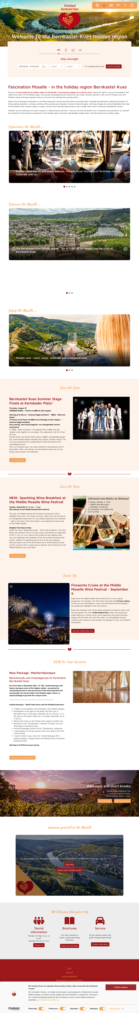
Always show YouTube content (70, 870)
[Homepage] (104, 5)
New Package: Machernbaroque (32, 673)
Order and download (69, 946)
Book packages (105, 801)
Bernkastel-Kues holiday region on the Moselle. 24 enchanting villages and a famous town (55, 92)
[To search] (125, 5)
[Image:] (101, 418)
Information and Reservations (22, 758)
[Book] (118, 5)
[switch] (63, 1008)
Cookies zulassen (121, 987)
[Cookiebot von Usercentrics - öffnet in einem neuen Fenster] (14, 1008)
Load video (69, 864)
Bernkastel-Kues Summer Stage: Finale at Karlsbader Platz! (36, 401)
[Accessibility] (97, 5)
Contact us (39, 945)
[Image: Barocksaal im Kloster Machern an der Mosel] (101, 687)
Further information (100, 944)
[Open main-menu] (132, 5)
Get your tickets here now (83, 631)
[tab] (58, 50)
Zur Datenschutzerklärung (48, 1000)
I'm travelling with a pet (94, 66)
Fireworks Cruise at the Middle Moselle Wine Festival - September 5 (99, 589)
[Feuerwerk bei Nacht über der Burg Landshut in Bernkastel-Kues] (39, 613)
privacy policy (112, 859)
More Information (17, 460)
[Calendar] (111, 5)
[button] (3, 4)
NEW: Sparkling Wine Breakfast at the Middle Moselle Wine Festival (37, 500)
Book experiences (122, 801)
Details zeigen (115, 1009)
